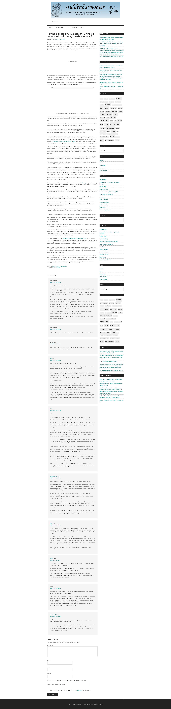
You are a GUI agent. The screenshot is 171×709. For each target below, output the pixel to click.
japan (101, 124)
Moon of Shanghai (104, 199)
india (115, 120)
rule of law (102, 133)
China (118, 98)
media (106, 124)
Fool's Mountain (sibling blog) (106, 194)
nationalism (102, 128)
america (101, 300)
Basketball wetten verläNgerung (107, 65)
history (108, 117)
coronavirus (111, 101)
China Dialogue (103, 179)
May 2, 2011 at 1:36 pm (55, 329)
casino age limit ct (104, 70)
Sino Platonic (103, 207)
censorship (111, 98)
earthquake (113, 108)
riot (117, 131)
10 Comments (62, 39)
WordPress (96, 704)
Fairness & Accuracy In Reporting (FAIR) (109, 191)
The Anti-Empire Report (105, 210)
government (102, 117)
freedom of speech (106, 114)
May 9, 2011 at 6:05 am (55, 616)
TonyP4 (51, 523)
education (102, 111)
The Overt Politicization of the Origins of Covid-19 (111, 56)
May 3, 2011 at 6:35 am (55, 478)
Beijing (106, 98)
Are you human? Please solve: (54, 684)
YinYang (51, 409)
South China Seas (104, 136)
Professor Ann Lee (104, 204)
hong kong (113, 117)
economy (58, 266)
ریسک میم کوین (103, 82)
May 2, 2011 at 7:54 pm (55, 344)
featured (114, 111)
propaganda (102, 131)
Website (49, 673)
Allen (74, 141)
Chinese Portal (103, 186)
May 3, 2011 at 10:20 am (55, 560)
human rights (104, 120)
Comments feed (103, 168)
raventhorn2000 (53, 476)
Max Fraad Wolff (56, 267)
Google (115, 114)
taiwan (112, 137)
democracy (104, 108)
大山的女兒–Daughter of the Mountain (108, 48)
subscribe (79, 690)
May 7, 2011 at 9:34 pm (55, 588)
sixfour (116, 335)
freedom (120, 111)
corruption (118, 101)
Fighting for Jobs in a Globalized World (62, 141)
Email (49, 667)
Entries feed (102, 165)
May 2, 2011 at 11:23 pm (55, 410)
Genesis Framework (89, 704)
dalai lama (107, 104)
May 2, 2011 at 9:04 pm (55, 360)
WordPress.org (103, 170)
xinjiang (117, 140)
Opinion (62, 266)
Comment (50, 645)
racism (108, 131)
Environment (108, 111)
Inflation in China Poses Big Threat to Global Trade (74, 238)
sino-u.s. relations (109, 133)
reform (113, 131)
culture (101, 104)
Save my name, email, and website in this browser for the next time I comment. (67, 680)
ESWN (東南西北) (104, 189)
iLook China (102, 197)
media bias (114, 124)
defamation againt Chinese (117, 104)
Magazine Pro (80, 704)
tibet (101, 140)
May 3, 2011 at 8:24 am (55, 525)
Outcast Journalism (104, 202)
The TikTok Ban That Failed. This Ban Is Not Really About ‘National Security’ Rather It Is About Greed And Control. (111, 43)
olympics (110, 128)
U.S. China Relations (109, 140)
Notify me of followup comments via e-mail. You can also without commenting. (70, 690)
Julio (101, 86)
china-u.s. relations (103, 101)
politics (65, 266)
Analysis (54, 266)
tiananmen (117, 338)
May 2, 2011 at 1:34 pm (55, 282)
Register (102, 160)
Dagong (84, 183)
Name (49, 660)
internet (120, 120)
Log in (101, 162)
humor (111, 120)
